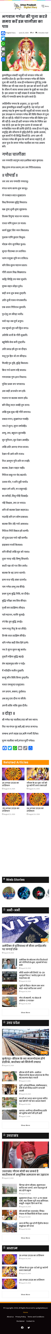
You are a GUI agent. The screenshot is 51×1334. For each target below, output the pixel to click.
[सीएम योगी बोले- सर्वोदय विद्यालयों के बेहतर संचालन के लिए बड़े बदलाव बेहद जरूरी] (9, 1076)
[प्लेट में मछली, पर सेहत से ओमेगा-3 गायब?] (9, 1002)
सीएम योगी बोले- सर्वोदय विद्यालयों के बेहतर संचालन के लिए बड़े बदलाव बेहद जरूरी (34, 1075)
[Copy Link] (3, 54)
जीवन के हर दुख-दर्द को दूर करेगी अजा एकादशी (37, 784)
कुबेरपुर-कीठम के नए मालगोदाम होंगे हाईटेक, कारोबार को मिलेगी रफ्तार (23, 1060)
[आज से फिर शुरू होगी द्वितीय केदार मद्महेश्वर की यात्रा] (9, 1227)
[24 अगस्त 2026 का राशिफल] (38, 799)
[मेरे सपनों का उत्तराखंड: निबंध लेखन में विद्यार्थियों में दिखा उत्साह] (9, 1215)
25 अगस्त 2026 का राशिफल (10, 809)
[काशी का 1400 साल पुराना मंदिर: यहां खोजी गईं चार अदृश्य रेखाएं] (9, 1102)
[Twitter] (3, 38)
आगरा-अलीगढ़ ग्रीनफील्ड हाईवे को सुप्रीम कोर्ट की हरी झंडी (33, 1112)
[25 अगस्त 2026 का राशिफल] (13, 799)
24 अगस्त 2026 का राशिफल (35, 809)
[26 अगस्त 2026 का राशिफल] (13, 774)
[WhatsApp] (3, 43)
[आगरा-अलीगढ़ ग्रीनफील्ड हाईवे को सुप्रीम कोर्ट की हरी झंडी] (9, 1114)
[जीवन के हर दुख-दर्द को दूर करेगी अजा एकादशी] (38, 774)
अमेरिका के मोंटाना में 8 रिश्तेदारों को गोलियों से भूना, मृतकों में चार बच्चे (33, 962)
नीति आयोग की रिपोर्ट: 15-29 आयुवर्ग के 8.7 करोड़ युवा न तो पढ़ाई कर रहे (32, 975)
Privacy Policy (21, 1316)
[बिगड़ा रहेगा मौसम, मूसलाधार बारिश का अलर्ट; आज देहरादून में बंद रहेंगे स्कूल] (9, 1189)
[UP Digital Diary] (25, 6)
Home (25, 1312)
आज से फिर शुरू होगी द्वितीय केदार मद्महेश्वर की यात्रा (33, 1224)
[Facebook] (3, 33)
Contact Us (30, 1321)
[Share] (3, 59)
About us (10, 1316)
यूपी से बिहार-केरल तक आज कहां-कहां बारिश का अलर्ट (31, 987)
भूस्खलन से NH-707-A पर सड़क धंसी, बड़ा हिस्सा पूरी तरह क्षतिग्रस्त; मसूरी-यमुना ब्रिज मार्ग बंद (34, 1201)
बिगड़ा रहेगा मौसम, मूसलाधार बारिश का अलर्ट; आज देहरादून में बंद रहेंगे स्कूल (33, 1188)
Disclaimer (21, 1321)
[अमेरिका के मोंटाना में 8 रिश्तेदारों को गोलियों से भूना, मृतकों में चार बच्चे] (9, 964)
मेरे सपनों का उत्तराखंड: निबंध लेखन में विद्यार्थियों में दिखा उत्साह (33, 1212)
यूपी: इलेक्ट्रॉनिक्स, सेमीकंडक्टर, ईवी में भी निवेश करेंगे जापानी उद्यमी (33, 1088)
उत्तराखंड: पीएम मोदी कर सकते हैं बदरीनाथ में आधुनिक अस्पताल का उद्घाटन (25, 1173)
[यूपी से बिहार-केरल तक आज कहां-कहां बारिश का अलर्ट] (9, 989)
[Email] (3, 49)
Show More (25, 1012)
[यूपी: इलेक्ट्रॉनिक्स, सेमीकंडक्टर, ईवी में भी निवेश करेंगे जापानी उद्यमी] (9, 1089)
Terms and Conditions (36, 1316)
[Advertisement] (25, 39)
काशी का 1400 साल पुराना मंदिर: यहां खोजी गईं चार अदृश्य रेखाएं (33, 1100)
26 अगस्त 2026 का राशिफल (10, 784)
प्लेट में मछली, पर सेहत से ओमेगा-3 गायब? (30, 999)
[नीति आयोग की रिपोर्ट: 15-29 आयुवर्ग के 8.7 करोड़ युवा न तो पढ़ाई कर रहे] (9, 976)
